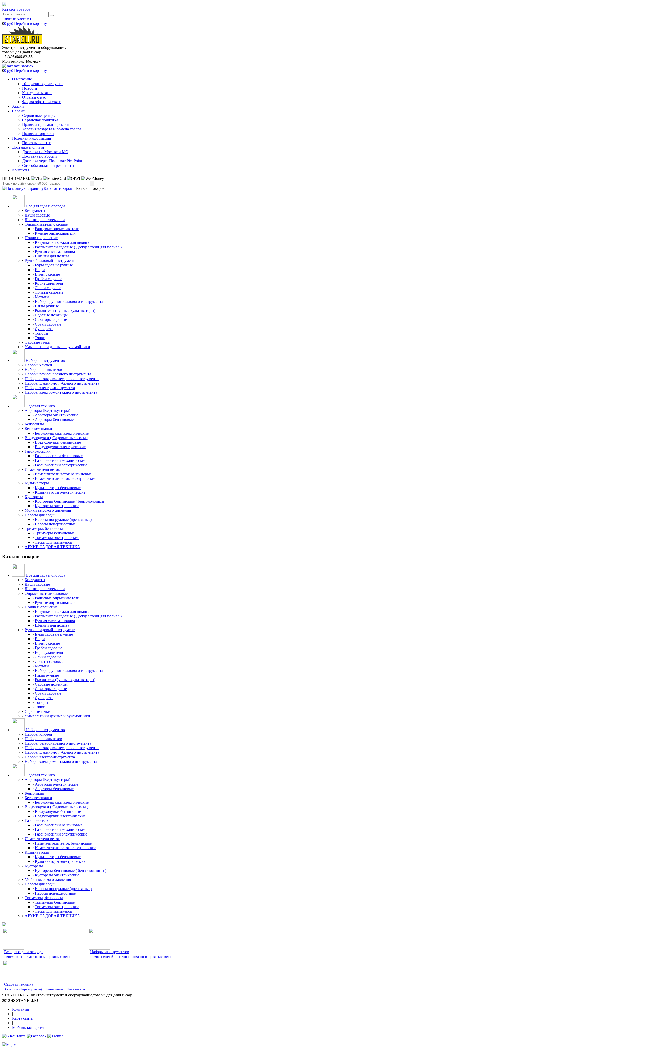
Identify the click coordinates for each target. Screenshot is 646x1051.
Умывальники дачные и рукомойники (57, 347)
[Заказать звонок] (17, 66)
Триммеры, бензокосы (44, 528)
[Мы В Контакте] (14, 1036)
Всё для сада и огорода (23, 952)
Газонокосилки (38, 451)
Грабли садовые (48, 279)
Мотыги (42, 297)
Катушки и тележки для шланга (62, 242)
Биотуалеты (35, 210)
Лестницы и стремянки (45, 220)
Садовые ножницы (51, 315)
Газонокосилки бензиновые (59, 456)
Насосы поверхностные (55, 524)
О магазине (22, 79)
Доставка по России (39, 156)
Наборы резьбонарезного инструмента (58, 374)
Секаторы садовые (51, 319)
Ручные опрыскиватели (55, 233)
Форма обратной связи (41, 102)
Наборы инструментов (109, 952)
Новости (29, 88)
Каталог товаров (16, 9)
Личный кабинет (16, 19)
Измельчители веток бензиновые (63, 474)
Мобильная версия (28, 1027)
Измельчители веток (42, 469)
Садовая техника (18, 984)
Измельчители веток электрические (65, 478)
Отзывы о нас (34, 97)
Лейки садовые (48, 288)
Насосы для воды (40, 515)
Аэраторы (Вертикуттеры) (47, 410)
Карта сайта (22, 1018)
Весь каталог (61, 957)
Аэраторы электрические (56, 415)
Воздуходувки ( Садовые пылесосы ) (56, 438)
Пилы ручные (47, 306)
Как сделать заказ (37, 93)
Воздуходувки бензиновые (58, 442)
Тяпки (40, 338)
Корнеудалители (49, 283)
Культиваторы (37, 483)
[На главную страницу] (23, 188)
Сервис (18, 111)
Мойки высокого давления (48, 510)
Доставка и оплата (28, 147)
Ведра (40, 269)
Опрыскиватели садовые (46, 224)
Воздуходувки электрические (60, 447)
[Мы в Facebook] (36, 1036)
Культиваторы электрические (60, 492)
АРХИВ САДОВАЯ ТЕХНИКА (52, 547)
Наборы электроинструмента (50, 388)
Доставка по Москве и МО (45, 152)
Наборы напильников (43, 369)
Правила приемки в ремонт (46, 124)
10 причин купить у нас (42, 84)
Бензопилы (34, 424)
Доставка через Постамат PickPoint (52, 161)
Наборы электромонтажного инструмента (61, 392)
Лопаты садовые (49, 292)
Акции (18, 106)
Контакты (20, 170)
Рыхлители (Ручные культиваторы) (65, 310)
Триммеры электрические (57, 537)
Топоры (41, 333)
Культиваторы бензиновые (58, 488)
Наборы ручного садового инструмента (69, 301)
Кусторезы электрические (57, 506)
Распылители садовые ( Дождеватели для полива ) (78, 247)
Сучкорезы (44, 329)
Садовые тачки (37, 342)
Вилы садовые (47, 274)
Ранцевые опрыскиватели (57, 229)
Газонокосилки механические (60, 460)
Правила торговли (38, 133)
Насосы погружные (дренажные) (63, 519)
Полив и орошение (41, 238)
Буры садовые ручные (54, 265)
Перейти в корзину (30, 23)
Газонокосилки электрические (61, 465)
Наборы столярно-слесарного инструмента (62, 378)
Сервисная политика (40, 120)
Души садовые (37, 215)
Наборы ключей (38, 365)
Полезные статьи (36, 143)
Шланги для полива (52, 256)
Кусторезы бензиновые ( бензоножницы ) (70, 501)
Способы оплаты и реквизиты (48, 165)
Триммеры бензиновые (55, 533)
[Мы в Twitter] (55, 1036)
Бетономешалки (38, 428)
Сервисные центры (39, 115)
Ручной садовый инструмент (50, 260)
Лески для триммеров (53, 542)
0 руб (8, 23)
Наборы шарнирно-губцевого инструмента (62, 383)
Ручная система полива (55, 251)
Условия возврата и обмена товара (51, 129)
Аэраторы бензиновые (54, 419)
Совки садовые (48, 324)
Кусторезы (34, 497)
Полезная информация (31, 138)
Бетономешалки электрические (62, 433)
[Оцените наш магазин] (10, 1044)
